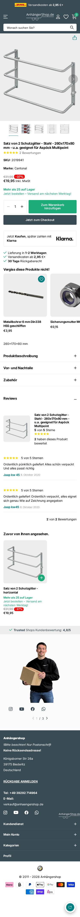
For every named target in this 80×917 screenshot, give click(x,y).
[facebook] (32, 709)
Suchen (72, 27)
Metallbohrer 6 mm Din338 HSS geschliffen (22, 324)
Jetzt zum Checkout (40, 220)
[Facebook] (26, 812)
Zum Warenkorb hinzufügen (52, 206)
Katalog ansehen (5, 16)
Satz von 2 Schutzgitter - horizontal (20, 590)
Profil (7, 856)
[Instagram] (10, 709)
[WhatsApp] (43, 709)
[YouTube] (21, 709)
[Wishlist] (65, 17)
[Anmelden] (58, 17)
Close (40, 824)
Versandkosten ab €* (45, 5)
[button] (73, 38)
